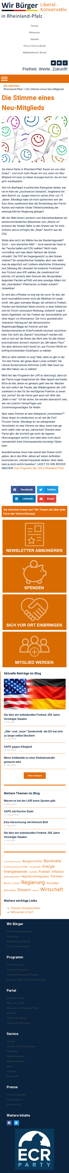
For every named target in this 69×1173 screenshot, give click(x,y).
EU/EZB (33, 872)
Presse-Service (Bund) (35, 46)
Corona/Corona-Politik (16, 866)
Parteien (57, 876)
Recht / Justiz (12, 883)
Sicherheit (9, 890)
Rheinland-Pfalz (13, 89)
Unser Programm (16, 964)
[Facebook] (59, 62)
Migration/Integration (35, 876)
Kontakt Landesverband (19, 931)
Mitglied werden (15, 1056)
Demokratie (35, 867)
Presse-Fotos (14, 1104)
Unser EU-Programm (18, 969)
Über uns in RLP (15, 1003)
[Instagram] (65, 62)
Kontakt (11, 1041)
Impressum (13, 936)
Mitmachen (34, 32)
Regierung (33, 882)
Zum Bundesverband (18, 946)
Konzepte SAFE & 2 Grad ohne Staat (26, 979)
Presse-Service (15, 1099)
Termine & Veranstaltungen (21, 1046)
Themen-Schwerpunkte (25, 908)
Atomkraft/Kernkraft (12, 862)
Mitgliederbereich (16, 1061)
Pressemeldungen (16, 1094)
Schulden (53, 883)
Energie (48, 866)
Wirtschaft (51, 889)
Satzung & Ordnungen (18, 1023)
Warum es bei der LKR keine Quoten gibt (29, 800)
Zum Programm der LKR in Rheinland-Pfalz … (40, 468)
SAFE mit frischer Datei (18, 811)
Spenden (34, 39)
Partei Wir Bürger (16, 998)
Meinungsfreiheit (12, 876)
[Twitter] (53, 62)
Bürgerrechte (32, 861)
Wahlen (35, 890)
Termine (34, 26)
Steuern (24, 890)
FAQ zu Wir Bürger (17, 1018)
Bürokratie (52, 861)
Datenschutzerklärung (18, 941)
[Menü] (4, 79)
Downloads (12, 1076)
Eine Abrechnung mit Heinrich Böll (26, 822)
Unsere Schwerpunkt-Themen (23, 974)
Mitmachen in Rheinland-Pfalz (22, 1008)
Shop (9, 1066)
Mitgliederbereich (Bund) (34, 52)
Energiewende (15, 871)
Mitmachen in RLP (22, 912)
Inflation (58, 872)
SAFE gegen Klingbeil (18, 746)
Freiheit (44, 872)
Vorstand (11, 1013)
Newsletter (12, 1051)
